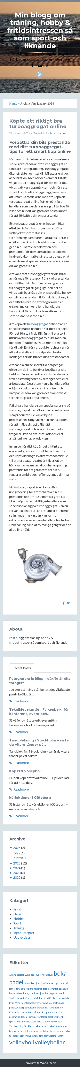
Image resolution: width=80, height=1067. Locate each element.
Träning (18, 928)
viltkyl (61, 1035)
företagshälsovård (58, 983)
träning (59, 1031)
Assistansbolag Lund (19, 974)
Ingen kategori (23, 933)
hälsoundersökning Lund (22, 993)
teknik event (41, 1026)
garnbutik (64, 988)
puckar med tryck (55, 1012)
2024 (17, 868)
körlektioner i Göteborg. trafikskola (51, 998)
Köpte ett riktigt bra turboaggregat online (37, 123)
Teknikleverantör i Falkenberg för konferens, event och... (39, 712)
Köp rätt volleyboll (25, 771)
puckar (42, 1012)
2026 (17, 847)
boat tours (48, 974)
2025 (17, 863)
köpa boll (29, 998)
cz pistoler (29, 983)
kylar (11, 1002)
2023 (17, 873)
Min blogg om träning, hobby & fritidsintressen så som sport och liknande (40, 30)
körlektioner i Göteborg (30, 798)
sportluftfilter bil (56, 1016)
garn (45, 988)
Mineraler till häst (24, 1002)
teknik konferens (58, 1026)
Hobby (50, 133)
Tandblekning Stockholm (21, 1026)
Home (13, 103)
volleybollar (50, 1042)
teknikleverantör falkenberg (40, 1031)
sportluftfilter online (19, 1021)
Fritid (17, 909)
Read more (21, 701)
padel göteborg (16, 1007)
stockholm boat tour (52, 1021)
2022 (17, 877)
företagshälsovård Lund (21, 988)
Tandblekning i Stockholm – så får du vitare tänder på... (39, 742)
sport (30, 1016)
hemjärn (40, 993)
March (18, 858)
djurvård (44, 983)
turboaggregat (37, 324)
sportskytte (36, 1021)
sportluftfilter (40, 1016)
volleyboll (21, 1042)
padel (62, 1002)
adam (63, 133)
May (17, 853)
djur (37, 983)
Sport (17, 923)
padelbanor (31, 1007)
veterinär (52, 1035)
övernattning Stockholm (46, 1002)
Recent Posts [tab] (22, 668)
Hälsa (17, 914)
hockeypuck (51, 993)
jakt (22, 998)
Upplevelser (21, 937)
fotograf (38, 988)
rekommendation (18, 1016)
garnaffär (53, 988)
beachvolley (37, 974)
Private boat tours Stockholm (23, 1012)
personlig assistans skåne (50, 1007)
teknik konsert (16, 1031)
